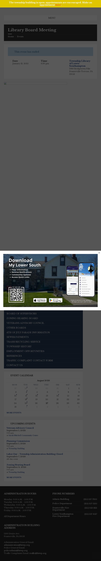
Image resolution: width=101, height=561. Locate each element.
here (58, 5)
